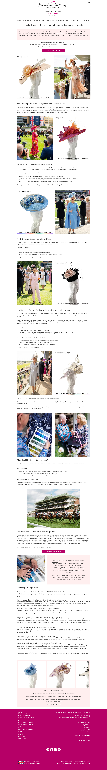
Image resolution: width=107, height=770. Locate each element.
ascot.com (49, 547)
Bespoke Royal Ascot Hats (53, 690)
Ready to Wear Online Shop (26, 717)
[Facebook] (51, 749)
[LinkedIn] (59, 749)
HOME (20, 712)
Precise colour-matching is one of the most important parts (35, 629)
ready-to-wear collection (39, 484)
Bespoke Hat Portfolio (24, 714)
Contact (20, 733)
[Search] (19, 4)
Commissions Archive (24, 719)
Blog (19, 728)
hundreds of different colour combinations (55, 112)
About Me (21, 731)
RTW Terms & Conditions (25, 729)
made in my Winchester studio (69, 35)
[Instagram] (47, 749)
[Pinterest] (55, 749)
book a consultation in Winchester (48, 471)
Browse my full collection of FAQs (26, 653)
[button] (89, 3)
